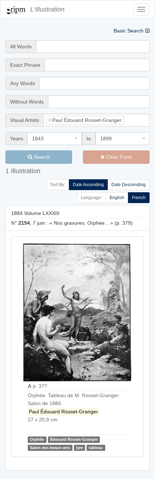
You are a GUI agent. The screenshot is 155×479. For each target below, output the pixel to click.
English (117, 197)
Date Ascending (88, 184)
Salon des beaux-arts (50, 447)
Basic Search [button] (128, 31)
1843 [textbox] (38, 138)
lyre (79, 447)
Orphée (37, 439)
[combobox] (96, 120)
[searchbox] (136, 120)
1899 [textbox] (106, 138)
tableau (96, 447)
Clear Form (118, 157)
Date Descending (128, 184)
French (139, 197)
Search (41, 157)
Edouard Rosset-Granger (74, 439)
